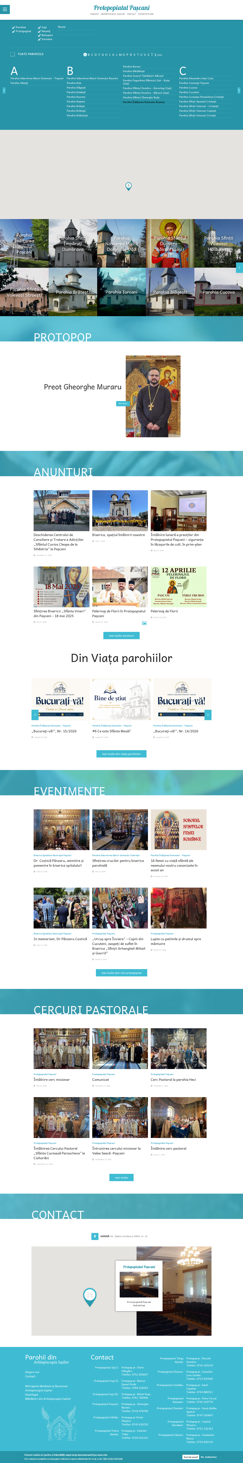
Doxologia (31, 1394)
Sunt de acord (191, 1457)
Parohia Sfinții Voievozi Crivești (197, 115)
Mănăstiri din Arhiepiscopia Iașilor (48, 1398)
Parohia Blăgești (76, 87)
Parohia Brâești (76, 106)
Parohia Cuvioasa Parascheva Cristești (201, 97)
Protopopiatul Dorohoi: (170, 1408)
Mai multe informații (113, 1458)
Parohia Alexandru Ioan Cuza (196, 78)
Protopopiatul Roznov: (171, 1372)
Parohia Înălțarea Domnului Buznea (144, 102)
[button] (128, 186)
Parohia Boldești (76, 92)
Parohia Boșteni (76, 101)
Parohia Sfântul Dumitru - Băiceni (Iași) (146, 93)
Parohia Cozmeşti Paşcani (194, 83)
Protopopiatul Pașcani (121, 8)
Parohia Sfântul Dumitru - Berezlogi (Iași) (147, 88)
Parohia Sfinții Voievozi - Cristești (199, 106)
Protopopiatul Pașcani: (105, 1404)
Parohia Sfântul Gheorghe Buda (141, 97)
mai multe (121, 1177)
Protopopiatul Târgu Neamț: (172, 1360)
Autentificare (146, 13)
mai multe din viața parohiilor (121, 754)
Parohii (94, 13)
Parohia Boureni (76, 97)
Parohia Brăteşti (76, 111)
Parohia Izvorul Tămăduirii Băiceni (143, 76)
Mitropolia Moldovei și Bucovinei (46, 1386)
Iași (44, 27)
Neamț (46, 31)
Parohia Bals (74, 83)
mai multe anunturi (121, 635)
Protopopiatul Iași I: (107, 1367)
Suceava (47, 39)
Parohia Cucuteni (189, 92)
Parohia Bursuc (132, 66)
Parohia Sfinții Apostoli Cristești (197, 101)
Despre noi (32, 1372)
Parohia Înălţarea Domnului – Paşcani (51, 725)
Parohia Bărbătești (134, 71)
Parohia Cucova (188, 87)
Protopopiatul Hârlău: (106, 1417)
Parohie (21, 27)
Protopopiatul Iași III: (106, 1394)
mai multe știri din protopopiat (122, 973)
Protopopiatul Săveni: (171, 1435)
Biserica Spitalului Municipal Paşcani (52, 855)
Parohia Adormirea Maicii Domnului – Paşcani (37, 78)
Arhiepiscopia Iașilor (113, 13)
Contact (131, 13)
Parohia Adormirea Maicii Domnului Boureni (92, 78)
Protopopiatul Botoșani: (176, 1400)
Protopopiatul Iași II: (106, 1381)
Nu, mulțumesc (209, 1457)
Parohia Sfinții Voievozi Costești (197, 111)
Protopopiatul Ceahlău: (170, 1385)
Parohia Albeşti (19, 83)
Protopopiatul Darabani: (176, 1423)
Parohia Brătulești (77, 115)
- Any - (28, 55)
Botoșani (47, 35)
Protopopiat (23, 31)
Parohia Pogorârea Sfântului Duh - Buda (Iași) (146, 81)
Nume (62, 26)
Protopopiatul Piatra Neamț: (107, 1432)
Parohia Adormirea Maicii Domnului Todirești (116, 855)
